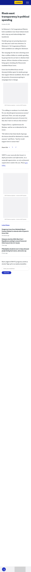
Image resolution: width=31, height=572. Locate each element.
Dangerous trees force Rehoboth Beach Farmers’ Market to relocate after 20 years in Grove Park (15, 231)
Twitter (12, 147)
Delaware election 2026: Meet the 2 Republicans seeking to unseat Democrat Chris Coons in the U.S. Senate (14, 241)
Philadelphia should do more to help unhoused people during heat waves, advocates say (15, 250)
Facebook (9, 147)
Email (16, 147)
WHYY (6, 2)
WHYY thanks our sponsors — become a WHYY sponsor (15, 105)
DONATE (19, 2)
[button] (4, 569)
